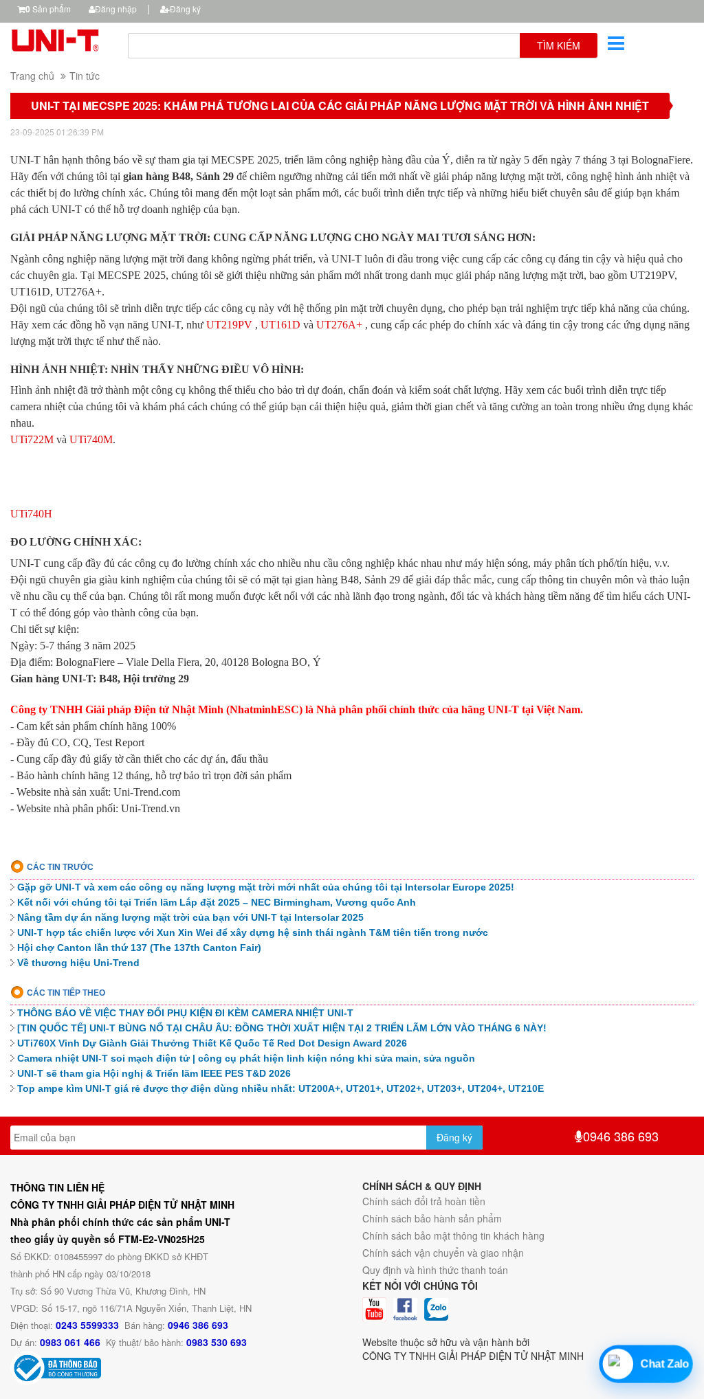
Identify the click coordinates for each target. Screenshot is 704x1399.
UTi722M (32, 439)
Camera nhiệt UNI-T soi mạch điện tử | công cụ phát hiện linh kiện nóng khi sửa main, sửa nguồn (246, 1058)
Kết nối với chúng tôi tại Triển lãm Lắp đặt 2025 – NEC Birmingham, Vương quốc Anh (216, 902)
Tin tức (84, 75)
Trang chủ (32, 75)
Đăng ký (185, 8)
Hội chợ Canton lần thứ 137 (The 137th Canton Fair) (139, 947)
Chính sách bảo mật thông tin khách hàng (453, 1235)
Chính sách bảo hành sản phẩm (432, 1218)
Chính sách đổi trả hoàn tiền (423, 1201)
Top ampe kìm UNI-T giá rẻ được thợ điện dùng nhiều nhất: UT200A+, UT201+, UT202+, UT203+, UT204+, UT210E (280, 1088)
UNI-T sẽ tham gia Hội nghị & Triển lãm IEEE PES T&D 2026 (154, 1073)
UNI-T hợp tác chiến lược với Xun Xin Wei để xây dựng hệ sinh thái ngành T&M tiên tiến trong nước (252, 932)
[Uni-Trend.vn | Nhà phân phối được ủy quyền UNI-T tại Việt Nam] (58, 38)
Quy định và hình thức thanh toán (435, 1270)
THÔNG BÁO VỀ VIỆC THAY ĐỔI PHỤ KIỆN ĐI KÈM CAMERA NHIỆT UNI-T (185, 1012)
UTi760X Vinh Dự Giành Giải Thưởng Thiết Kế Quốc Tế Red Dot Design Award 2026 (212, 1043)
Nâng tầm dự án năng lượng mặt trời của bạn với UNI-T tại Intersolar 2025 (190, 917)
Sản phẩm (48, 8)
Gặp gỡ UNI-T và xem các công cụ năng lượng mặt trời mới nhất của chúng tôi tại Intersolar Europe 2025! (265, 887)
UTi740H (31, 513)
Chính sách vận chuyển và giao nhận (443, 1253)
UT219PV (229, 325)
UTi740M (91, 439)
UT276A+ (339, 325)
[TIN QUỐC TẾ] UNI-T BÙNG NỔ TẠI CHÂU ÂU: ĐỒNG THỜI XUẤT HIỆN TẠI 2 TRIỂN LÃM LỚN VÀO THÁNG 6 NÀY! (282, 1027)
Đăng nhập (116, 8)
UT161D (280, 325)
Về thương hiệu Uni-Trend (78, 962)
